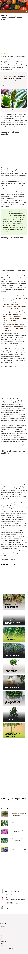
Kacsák (1, 945)
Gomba (1, 930)
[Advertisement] (14, 34)
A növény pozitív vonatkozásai (12, 78)
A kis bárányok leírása (9, 894)
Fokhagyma (2, 937)
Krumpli (1, 943)
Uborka (1, 932)
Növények (2, 15)
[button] (24, 11)
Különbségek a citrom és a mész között (12, 910)
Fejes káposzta (3, 941)
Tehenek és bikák (3, 934)
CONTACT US (9, 948)
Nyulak (1, 939)
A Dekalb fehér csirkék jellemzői (11, 903)
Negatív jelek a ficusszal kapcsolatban (14, 76)
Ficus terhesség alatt (10, 81)
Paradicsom (2, 926)
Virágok (6, 15)
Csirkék (1, 928)
